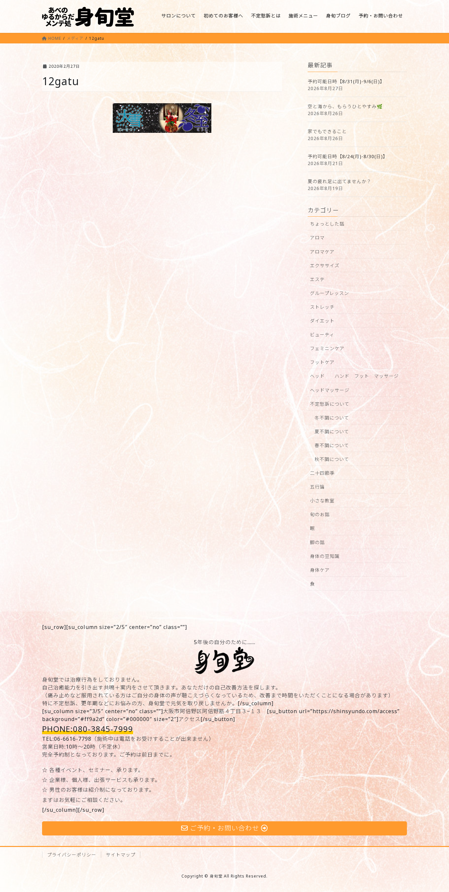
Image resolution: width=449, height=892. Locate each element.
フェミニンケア (327, 348)
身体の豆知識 (325, 556)
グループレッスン (329, 293)
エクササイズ (325, 265)
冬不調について (332, 418)
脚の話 (317, 542)
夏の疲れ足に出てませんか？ (339, 181)
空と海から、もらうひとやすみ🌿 (345, 106)
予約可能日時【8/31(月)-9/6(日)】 (346, 81)
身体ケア (320, 570)
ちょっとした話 (327, 224)
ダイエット (322, 321)
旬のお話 (320, 514)
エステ (317, 279)
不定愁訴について (329, 404)
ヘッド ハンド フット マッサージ (354, 376)
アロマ (317, 237)
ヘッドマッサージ (329, 390)
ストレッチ (322, 307)
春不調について (332, 445)
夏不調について (332, 431)
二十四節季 (322, 473)
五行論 (317, 487)
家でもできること (327, 131)
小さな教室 (322, 500)
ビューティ (322, 334)
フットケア (322, 362)
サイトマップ (120, 855)
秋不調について (332, 459)
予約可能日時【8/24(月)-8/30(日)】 (348, 156)
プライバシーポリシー (71, 855)
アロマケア (322, 252)
